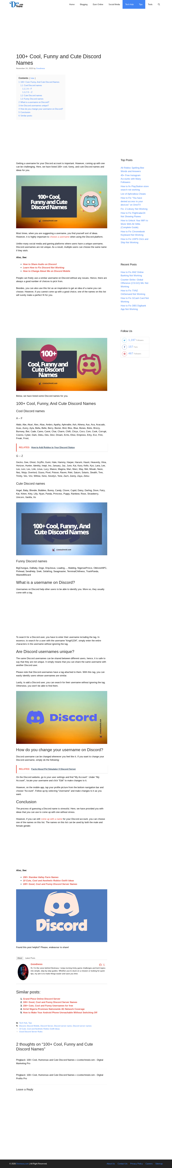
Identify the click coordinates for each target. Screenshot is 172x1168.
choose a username (59, 237)
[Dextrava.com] (17, 4)
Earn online (98, 4)
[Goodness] (23, 979)
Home (72, 4)
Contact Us (123, 1163)
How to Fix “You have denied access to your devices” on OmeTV (132, 201)
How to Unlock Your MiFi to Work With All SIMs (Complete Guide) (134, 224)
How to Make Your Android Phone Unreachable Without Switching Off (60, 1012)
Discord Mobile (33, 1026)
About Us (111, 1163)
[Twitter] (103, 964)
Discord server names (82, 1026)
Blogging (83, 4)
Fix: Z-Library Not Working (134, 209)
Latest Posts (30, 958)
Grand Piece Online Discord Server (41, 999)
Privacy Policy (136, 1163)
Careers (149, 1163)
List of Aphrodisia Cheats (133, 194)
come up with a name (51, 819)
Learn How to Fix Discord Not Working (43, 267)
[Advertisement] (86, 27)
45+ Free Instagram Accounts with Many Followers (131, 178)
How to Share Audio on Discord (40, 264)
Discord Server (46, 1026)
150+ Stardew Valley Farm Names (40, 877)
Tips (141, 4)
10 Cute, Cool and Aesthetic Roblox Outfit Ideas (48, 880)
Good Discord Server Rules (30, 1032)
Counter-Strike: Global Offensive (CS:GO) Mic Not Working (134, 283)
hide (32, 78)
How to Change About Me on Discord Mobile (46, 271)
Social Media (114, 4)
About (19, 958)
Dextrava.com (22, 1163)
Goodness (36, 964)
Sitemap (159, 1163)
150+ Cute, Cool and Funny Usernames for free (48, 1005)
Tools (150, 4)
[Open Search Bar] (159, 4)
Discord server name (63, 1026)
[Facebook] (100, 964)
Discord (22, 1026)
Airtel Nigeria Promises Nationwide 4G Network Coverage (54, 1009)
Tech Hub (129, 4)
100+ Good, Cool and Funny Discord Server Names (50, 884)
